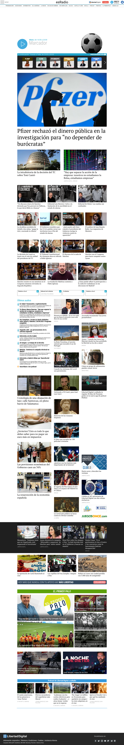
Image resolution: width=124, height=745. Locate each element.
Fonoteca (98, 5)
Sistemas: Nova (40, 742)
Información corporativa (11, 740)
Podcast (92, 5)
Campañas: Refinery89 (8, 742)
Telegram (111, 741)
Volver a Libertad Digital (95, 2)
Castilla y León (78, 5)
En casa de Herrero (52, 5)
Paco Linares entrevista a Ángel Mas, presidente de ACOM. (35, 331)
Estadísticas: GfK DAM (20, 742)
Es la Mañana (35, 5)
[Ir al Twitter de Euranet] (89, 508)
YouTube (105, 741)
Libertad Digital (48, 736)
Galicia (71, 5)
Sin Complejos (63, 5)
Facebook (95, 741)
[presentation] (105, 62)
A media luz (115, 5)
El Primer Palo (107, 5)
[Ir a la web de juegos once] (94, 516)
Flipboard (108, 741)
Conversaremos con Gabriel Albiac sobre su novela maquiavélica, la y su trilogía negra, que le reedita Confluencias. (35, 361)
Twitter (98, 741)
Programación (10, 5)
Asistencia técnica (51, 740)
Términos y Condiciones (29, 740)
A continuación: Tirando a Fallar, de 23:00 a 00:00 (36, 54)
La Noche (43, 5)
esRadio (62, 2)
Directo (116, 2)
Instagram (102, 741)
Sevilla (86, 5)
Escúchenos (18, 5)
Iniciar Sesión (122, 2)
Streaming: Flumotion (31, 742)
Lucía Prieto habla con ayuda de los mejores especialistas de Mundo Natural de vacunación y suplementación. (35, 305)
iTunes (114, 741)
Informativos (27, 5)
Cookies (40, 740)
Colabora (105, 2)
